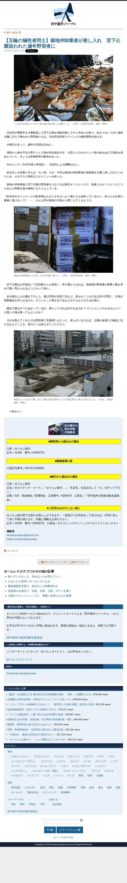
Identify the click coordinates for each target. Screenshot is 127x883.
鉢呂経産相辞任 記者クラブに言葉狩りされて (32, 709)
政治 (42, 787)
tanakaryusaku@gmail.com (23, 535)
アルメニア (73, 756)
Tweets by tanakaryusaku (21, 673)
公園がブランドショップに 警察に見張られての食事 (39, 595)
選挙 (51, 787)
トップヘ (63, 562)
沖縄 (83, 787)
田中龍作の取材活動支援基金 (23, 811)
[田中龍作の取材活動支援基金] (24, 637)
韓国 (89, 775)
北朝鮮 (99, 775)
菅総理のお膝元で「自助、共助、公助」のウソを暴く (39, 590)
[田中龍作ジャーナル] (63, 24)
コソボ (87, 761)
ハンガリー (100, 766)
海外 (10, 751)
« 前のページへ (47, 562)
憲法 (100, 787)
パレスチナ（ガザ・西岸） (45, 771)
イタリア (88, 756)
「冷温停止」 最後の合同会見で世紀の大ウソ (31, 734)
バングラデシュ (19, 771)
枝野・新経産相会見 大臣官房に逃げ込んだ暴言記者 (35, 729)
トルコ (64, 766)
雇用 (109, 787)
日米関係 (71, 787)
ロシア (70, 775)
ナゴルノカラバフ (81, 766)
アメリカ (59, 756)
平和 (42, 804)
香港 (81, 775)
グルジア (74, 761)
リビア (46, 775)
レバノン (58, 775)
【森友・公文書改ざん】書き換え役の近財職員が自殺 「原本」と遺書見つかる (49, 694)
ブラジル (109, 771)
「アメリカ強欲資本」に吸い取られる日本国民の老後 (35, 714)
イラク (100, 756)
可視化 (32, 804)
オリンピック (50, 792)
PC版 (50, 829)
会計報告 (57, 804)
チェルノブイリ (48, 766)
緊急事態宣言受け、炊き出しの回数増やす (33, 586)
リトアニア (33, 775)
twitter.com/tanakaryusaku (22, 539)
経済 (91, 787)
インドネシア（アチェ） (24, 761)
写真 (13, 804)
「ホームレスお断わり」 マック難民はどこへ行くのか (36, 739)
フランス (95, 771)
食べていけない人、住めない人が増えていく (34, 576)
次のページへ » (79, 562)
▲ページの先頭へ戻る (63, 837)
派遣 (118, 787)
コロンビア (100, 761)
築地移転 (65, 792)
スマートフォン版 (69, 829)
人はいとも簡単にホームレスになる (29, 581)
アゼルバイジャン (20, 756)
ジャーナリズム (16, 799)
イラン (111, 756)
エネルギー (30, 787)
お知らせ (53, 799)
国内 (10, 782)
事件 (22, 804)
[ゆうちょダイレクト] (19, 659)
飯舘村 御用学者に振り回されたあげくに (30, 724)
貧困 (60, 787)
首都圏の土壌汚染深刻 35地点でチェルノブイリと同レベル (39, 699)
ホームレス (13, 32)
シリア (114, 761)
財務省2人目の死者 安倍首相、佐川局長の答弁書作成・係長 (39, 719)
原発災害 (15, 787)
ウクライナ (46, 761)
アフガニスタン (42, 756)
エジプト (61, 761)
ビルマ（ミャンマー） (75, 771)
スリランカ (30, 766)
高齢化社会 (33, 792)
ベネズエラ (17, 775)
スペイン (15, 766)
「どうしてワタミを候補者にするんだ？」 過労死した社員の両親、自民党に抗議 (50, 704)
